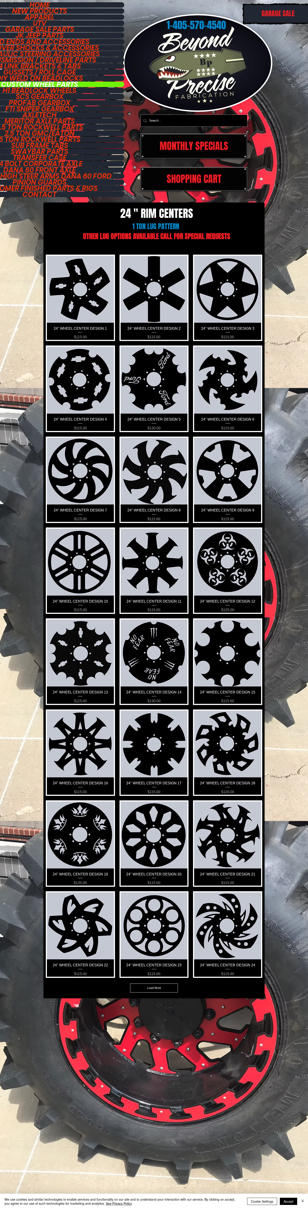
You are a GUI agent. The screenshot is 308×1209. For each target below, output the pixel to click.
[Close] (302, 1201)
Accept (288, 1201)
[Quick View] (80, 289)
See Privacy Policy (119, 1203)
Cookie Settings (262, 1201)
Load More (154, 988)
